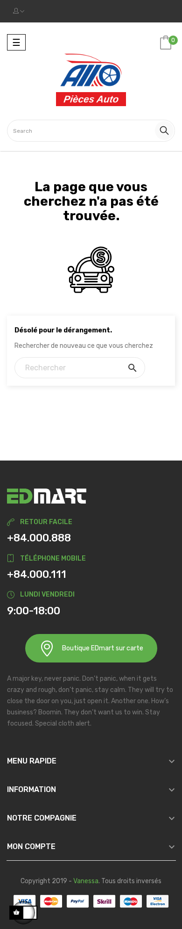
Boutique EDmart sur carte (102, 648)
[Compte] (18, 11)
